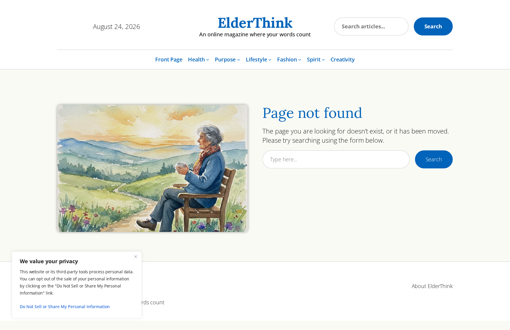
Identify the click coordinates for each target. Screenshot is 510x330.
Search (433, 26)
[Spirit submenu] (323, 59)
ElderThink (255, 23)
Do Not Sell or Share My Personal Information (65, 306)
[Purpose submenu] (238, 59)
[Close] (135, 256)
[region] (77, 284)
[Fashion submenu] (299, 59)
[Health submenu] (207, 59)
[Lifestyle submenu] (270, 59)
